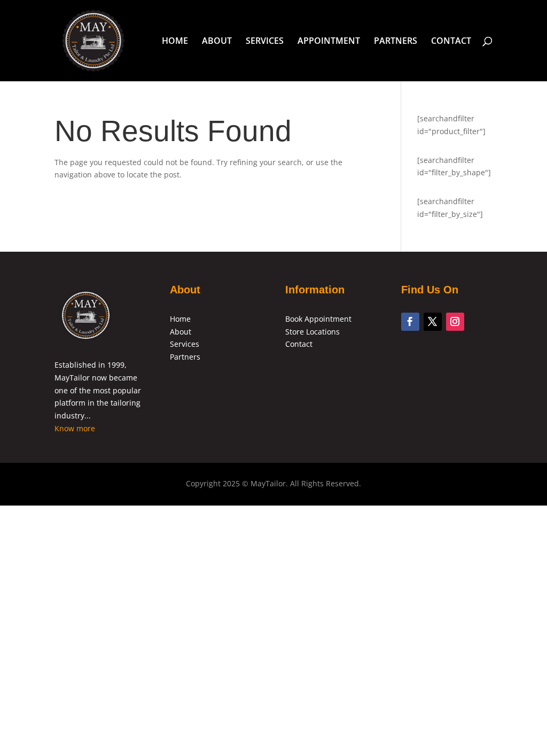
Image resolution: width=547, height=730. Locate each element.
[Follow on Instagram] (455, 322)
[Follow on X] (433, 322)
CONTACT (451, 41)
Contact (298, 344)
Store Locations (312, 332)
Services (184, 344)
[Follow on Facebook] (410, 322)
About (180, 332)
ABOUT (217, 41)
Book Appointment (318, 319)
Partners (185, 357)
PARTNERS (395, 41)
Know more (74, 428)
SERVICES (265, 41)
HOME (175, 41)
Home (180, 319)
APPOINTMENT (329, 41)
